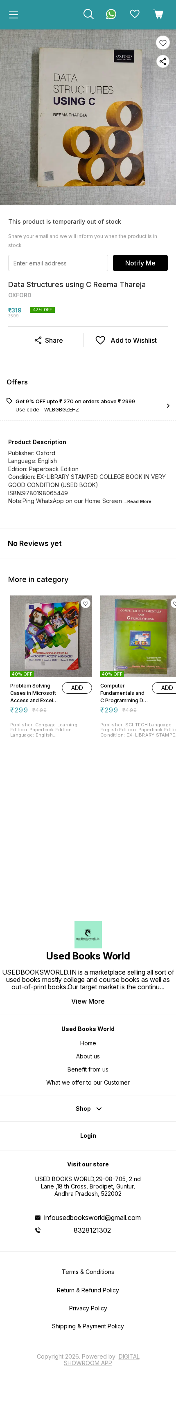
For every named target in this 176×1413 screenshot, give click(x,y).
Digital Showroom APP (102, 1359)
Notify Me (140, 263)
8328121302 (92, 1230)
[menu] (13, 14)
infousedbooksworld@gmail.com (92, 1217)
